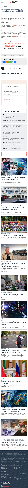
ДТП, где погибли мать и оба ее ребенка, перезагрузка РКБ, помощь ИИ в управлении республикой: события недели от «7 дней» (13, 353)
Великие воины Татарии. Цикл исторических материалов (11, 93)
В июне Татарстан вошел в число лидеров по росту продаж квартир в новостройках (13, 126)
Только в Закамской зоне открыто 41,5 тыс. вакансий (12, 296)
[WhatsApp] (9, 62)
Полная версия (5, 482)
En (17, 470)
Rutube (6, 50)
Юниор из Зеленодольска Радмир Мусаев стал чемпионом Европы (13, 383)
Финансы (21, 55)
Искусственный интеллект (10, 98)
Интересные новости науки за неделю (13, 180)
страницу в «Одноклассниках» (9, 45)
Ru (15, 470)
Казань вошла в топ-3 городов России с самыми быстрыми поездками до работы (14, 121)
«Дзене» (11, 50)
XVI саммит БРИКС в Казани (11, 87)
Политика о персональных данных (6, 477)
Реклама (3, 473)
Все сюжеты (15, 103)
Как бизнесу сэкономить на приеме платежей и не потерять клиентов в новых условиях (13, 209)
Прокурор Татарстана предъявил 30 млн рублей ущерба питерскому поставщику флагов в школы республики (13, 267)
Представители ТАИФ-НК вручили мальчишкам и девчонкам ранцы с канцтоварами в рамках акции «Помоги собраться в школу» (13, 238)
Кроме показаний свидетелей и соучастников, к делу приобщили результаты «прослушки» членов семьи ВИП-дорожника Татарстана (14, 443)
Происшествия (5, 437)
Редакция (3, 471)
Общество (3, 175)
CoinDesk (14, 25)
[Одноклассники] (6, 62)
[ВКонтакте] (4, 62)
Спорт (2, 378)
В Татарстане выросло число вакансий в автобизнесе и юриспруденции (13, 149)
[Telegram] (12, 62)
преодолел (15, 36)
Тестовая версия (5, 483)
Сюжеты (6, 82)
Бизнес (3, 261)
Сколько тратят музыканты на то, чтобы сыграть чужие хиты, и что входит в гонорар (13, 324)
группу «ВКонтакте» (14, 43)
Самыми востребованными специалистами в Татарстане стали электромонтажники (11, 132)
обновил (23, 30)
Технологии (4, 407)
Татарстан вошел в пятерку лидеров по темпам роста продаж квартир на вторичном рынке (13, 116)
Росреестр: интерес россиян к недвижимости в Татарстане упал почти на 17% (13, 144)
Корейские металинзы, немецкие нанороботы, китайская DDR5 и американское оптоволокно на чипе (13, 413)
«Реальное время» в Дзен (14, 68)
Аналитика (4, 6)
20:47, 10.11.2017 (5, 14)
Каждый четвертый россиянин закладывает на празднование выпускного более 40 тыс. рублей (13, 138)
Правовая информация (6, 474)
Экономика (13, 55)
